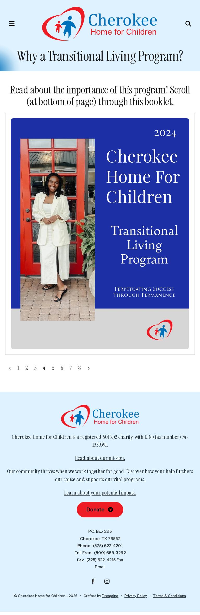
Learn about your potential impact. (100, 492)
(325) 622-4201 (108, 545)
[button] (9, 24)
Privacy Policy (135, 596)
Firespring (110, 596)
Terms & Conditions (169, 596)
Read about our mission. (100, 458)
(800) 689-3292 (110, 552)
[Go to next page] (88, 368)
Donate (95, 509)
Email (100, 566)
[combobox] (175, 23)
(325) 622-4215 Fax (104, 559)
